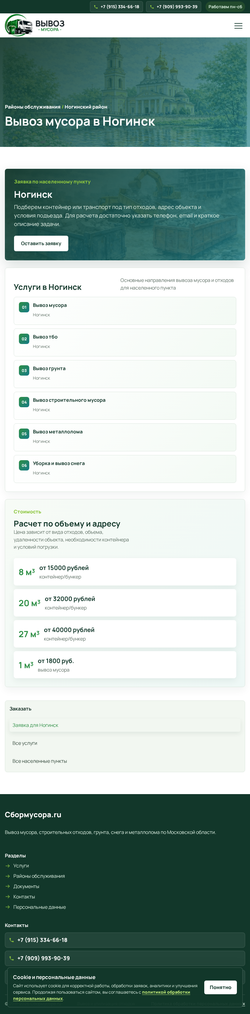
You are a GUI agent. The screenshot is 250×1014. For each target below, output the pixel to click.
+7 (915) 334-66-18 (120, 6)
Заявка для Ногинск (35, 725)
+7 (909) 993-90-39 (177, 6)
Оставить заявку (41, 243)
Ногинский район (86, 106)
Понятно (220, 987)
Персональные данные (39, 907)
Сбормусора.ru (33, 814)
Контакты (24, 896)
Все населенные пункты (39, 761)
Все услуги (24, 743)
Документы (26, 886)
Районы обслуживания (33, 106)
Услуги (21, 865)
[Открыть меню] (238, 25)
